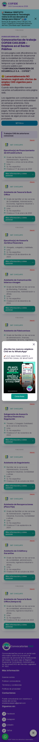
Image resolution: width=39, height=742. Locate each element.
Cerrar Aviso (19, 396)
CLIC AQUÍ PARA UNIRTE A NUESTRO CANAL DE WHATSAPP (18, 357)
